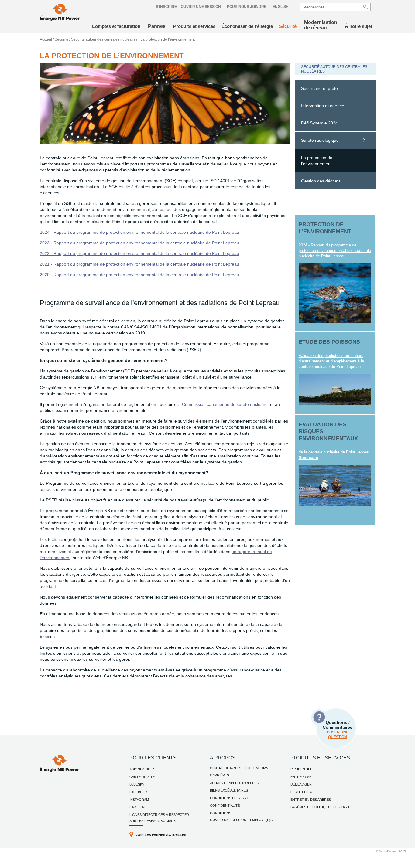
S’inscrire (166, 7)
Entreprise (300, 777)
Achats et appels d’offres (234, 783)
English (281, 7)
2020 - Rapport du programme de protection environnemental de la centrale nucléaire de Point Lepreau (139, 274)
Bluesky (136, 784)
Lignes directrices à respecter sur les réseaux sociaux (159, 818)
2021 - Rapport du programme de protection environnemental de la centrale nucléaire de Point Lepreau (139, 264)
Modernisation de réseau (320, 25)
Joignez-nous (142, 769)
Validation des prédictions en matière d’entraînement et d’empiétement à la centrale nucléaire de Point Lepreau (331, 361)
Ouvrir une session (201, 7)
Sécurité (288, 26)
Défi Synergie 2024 (319, 123)
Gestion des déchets (321, 180)
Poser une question (337, 734)
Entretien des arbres (310, 799)
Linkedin (137, 807)
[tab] (335, 88)
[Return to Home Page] (60, 13)
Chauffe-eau (302, 792)
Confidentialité (225, 805)
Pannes (157, 26)
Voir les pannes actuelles (160, 835)
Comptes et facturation (116, 26)
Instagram (139, 799)
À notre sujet (358, 26)
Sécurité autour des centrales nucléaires (104, 39)
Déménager (301, 784)
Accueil (46, 39)
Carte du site (142, 777)
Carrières (219, 775)
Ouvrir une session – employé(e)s (241, 820)
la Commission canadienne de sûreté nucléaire (222, 404)
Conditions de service (231, 798)
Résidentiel (301, 769)
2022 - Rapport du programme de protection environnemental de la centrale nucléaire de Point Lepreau (139, 253)
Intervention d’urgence (322, 105)
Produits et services (194, 26)
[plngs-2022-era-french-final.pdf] (335, 485)
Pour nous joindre (246, 7)
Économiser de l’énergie (247, 26)
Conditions (220, 813)
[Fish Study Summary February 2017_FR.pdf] (335, 389)
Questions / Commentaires (337, 729)
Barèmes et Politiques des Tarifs (321, 807)
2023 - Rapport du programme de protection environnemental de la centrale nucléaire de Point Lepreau (139, 242)
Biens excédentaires (229, 790)
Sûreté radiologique (320, 140)
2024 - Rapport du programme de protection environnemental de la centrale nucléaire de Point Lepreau (139, 232)
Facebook (138, 792)
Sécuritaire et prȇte (319, 88)
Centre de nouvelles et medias (239, 768)
